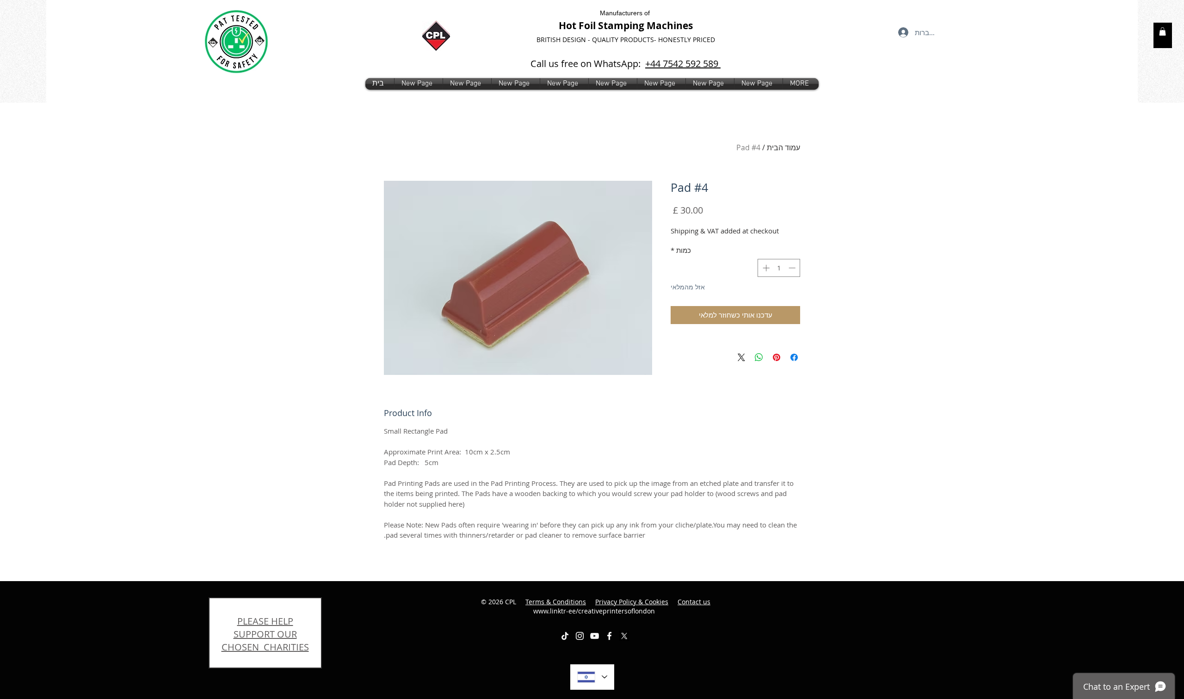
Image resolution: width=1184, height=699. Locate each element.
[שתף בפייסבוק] (794, 357)
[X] (624, 636)
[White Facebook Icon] (609, 636)
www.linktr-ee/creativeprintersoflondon (622, 606)
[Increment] (765, 267)
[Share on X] (741, 357)
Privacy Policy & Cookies (631, 601)
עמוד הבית (783, 147)
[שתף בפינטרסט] (776, 357)
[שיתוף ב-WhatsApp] (759, 357)
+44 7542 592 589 (683, 63)
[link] (1162, 31)
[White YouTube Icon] (594, 636)
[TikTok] (565, 636)
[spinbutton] (779, 267)
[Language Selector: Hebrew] (592, 677)
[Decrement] (793, 267)
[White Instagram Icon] (579, 636)
